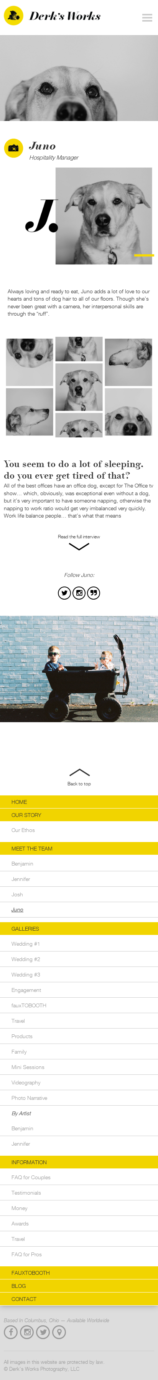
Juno (17, 909)
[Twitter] (64, 593)
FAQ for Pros (27, 1254)
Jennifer (21, 879)
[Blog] (93, 593)
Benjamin (22, 863)
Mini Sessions (28, 1067)
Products (22, 1036)
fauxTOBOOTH (29, 1005)
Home (19, 801)
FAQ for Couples (31, 1177)
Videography (26, 1082)
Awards (20, 1223)
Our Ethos (23, 830)
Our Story (26, 815)
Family (19, 1051)
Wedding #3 (26, 974)
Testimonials (26, 1192)
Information (29, 1162)
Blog (19, 1286)
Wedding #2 (26, 959)
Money (19, 1208)
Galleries (25, 928)
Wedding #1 (26, 943)
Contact (24, 1299)
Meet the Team (32, 848)
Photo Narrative (29, 1097)
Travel (18, 1020)
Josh (17, 894)
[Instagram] (79, 593)
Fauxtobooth (31, 1272)
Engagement (26, 990)
